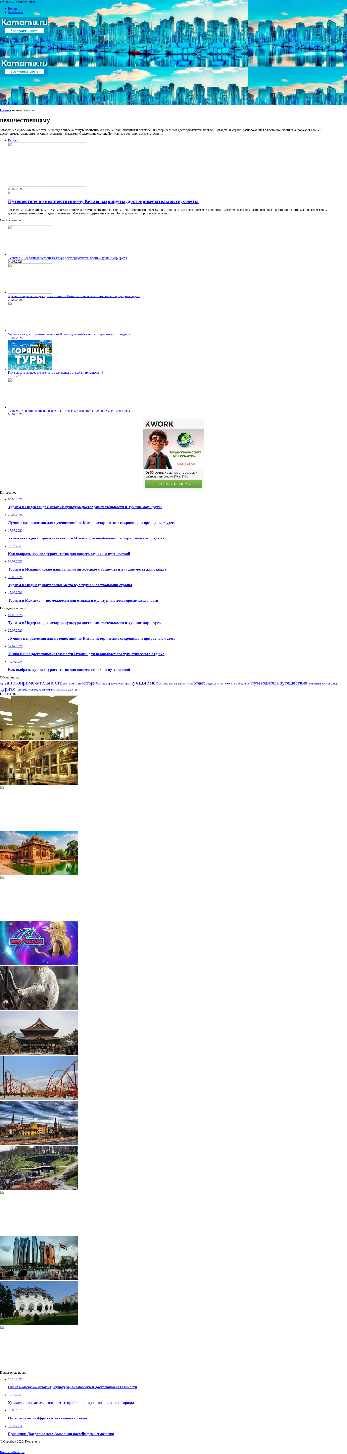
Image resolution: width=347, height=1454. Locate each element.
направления (177, 683)
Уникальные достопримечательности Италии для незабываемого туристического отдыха (69, 334)
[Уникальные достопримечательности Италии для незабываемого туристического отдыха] (30, 330)
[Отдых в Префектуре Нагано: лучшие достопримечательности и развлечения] (39, 1053)
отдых (199, 683)
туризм (7, 689)
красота (112, 683)
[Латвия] (39, 1144)
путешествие (293, 683)
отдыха (211, 683)
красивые (102, 684)
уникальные (61, 690)
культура (123, 683)
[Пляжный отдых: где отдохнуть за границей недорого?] (39, 1234)
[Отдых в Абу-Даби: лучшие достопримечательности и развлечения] (39, 1279)
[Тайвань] (39, 1324)
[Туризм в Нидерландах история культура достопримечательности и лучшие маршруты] (30, 254)
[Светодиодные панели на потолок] (39, 738)
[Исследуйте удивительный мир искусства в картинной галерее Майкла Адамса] (39, 783)
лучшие (139, 682)
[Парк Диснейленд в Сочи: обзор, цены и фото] (39, 1098)
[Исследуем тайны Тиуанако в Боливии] (39, 828)
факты (72, 689)
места (156, 683)
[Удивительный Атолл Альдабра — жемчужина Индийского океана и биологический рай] (39, 918)
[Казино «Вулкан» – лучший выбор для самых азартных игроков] (39, 963)
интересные (72, 683)
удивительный (47, 689)
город (3, 683)
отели (220, 684)
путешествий (314, 683)
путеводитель (265, 683)
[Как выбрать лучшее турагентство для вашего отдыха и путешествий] (30, 369)
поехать (229, 683)
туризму (33, 689)
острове (189, 683)
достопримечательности (34, 683)
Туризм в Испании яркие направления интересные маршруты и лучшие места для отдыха (69, 410)
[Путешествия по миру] (24, 56)
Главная (5, 110)
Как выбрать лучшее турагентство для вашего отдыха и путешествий (55, 372)
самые (334, 683)
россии (325, 683)
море (165, 683)
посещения (243, 683)
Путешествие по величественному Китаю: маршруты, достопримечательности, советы (103, 201)
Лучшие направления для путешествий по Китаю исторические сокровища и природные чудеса (74, 296)
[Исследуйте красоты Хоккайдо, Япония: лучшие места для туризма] (39, 1189)
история (90, 683)
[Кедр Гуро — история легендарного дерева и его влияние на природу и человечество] (39, 1008)
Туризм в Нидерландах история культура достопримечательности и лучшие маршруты (67, 258)
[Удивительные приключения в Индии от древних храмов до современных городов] (39, 873)
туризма (21, 689)
